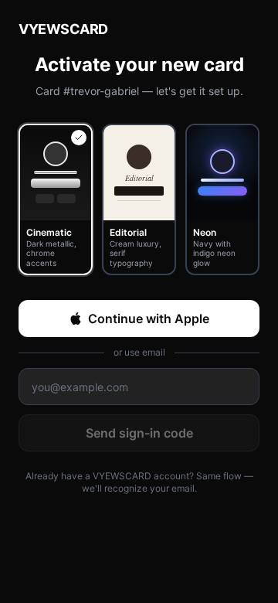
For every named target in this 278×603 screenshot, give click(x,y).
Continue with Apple (148, 318)
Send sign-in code (139, 433)
